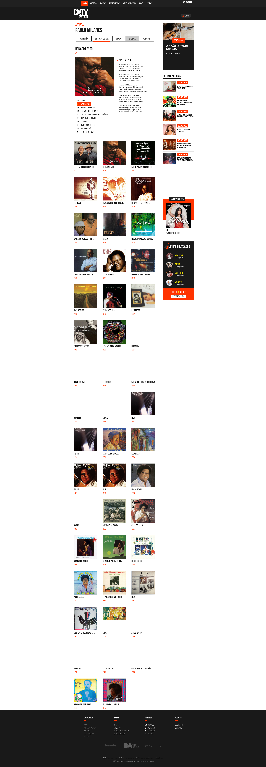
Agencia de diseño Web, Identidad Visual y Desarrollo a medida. (135, 761)
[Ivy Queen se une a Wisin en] (169, 86)
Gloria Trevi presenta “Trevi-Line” (183, 130)
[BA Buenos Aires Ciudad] (131, 745)
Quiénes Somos (180, 725)
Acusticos (117, 728)
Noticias (103, 3)
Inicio (85, 3)
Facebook (151, 731)
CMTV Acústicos (129, 3)
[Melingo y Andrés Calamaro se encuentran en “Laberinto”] (169, 101)
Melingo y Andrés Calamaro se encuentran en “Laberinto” (184, 102)
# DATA (116, 725)
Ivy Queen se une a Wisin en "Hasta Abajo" (185, 87)
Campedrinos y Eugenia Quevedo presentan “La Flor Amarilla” (184, 145)
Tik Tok (150, 734)
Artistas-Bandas (90, 728)
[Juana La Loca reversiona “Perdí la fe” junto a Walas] (169, 115)
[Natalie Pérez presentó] (169, 158)
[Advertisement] (179, 180)
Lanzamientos (114, 3)
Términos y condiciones (146, 758)
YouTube (151, 725)
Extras (149, 3)
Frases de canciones (121, 731)
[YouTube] (184, 2)
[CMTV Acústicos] (178, 31)
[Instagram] (187, 2)
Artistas (93, 3)
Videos (119, 38)
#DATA (141, 3)
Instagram (152, 728)
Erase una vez (119, 734)
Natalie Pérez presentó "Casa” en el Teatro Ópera (185, 159)
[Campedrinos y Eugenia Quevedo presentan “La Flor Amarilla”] (169, 144)
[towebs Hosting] (111, 745)
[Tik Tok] (189, 2)
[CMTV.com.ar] (82, 13)
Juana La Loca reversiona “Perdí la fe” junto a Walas (185, 116)
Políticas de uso (158, 758)
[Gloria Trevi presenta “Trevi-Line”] (169, 129)
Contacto (178, 728)
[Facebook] (191, 2)
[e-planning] (153, 745)
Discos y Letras (102, 38)
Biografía (84, 38)
